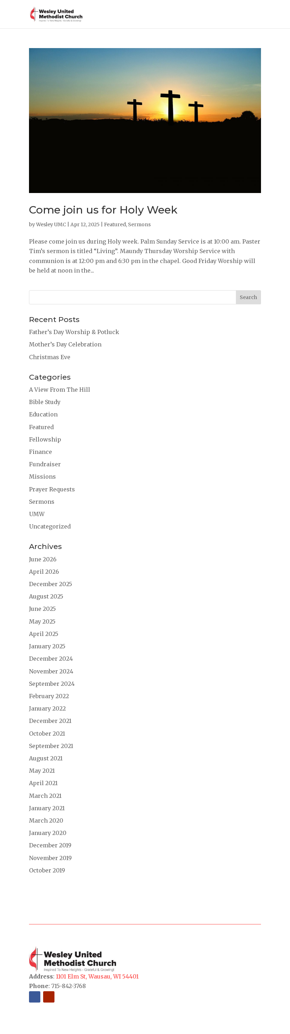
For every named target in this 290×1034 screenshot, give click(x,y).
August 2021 (46, 758)
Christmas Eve (49, 357)
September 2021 (51, 745)
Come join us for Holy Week (103, 209)
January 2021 (47, 808)
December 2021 (50, 720)
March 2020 (46, 820)
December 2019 (50, 845)
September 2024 (52, 683)
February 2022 (49, 696)
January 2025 (47, 646)
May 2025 (42, 621)
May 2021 (42, 770)
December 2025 (50, 584)
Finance (40, 451)
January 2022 (47, 708)
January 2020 (47, 832)
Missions (42, 476)
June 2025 (42, 608)
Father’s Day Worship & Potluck (74, 331)
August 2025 (46, 596)
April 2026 (44, 571)
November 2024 (51, 671)
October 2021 (47, 733)
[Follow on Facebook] (34, 997)
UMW (37, 514)
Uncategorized (50, 526)
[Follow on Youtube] (48, 997)
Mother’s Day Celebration (65, 344)
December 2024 (51, 658)
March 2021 (45, 795)
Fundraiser (45, 464)
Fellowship (45, 439)
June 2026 (43, 559)
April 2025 (43, 633)
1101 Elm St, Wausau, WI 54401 (97, 976)
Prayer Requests (52, 489)
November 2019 (50, 857)
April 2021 (43, 783)
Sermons (139, 224)
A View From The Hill (59, 389)
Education (43, 414)
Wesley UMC (51, 224)
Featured (115, 224)
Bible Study (44, 401)
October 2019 (47, 870)
